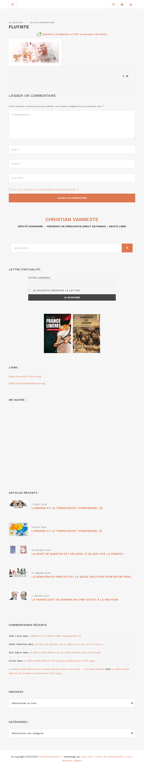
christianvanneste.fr (49, 756)
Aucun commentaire (42, 22)
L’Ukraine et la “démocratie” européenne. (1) (67, 531)
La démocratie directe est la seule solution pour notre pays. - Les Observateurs (56, 669)
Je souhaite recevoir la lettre (56, 290)
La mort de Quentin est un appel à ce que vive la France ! (78, 553)
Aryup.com (87, 756)
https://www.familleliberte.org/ (27, 383)
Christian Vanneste (72, 219)
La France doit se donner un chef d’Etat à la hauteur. (75, 599)
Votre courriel (39, 277)
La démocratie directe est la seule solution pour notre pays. (82, 576)
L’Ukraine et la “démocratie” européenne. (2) (67, 508)
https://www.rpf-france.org (25, 376)
